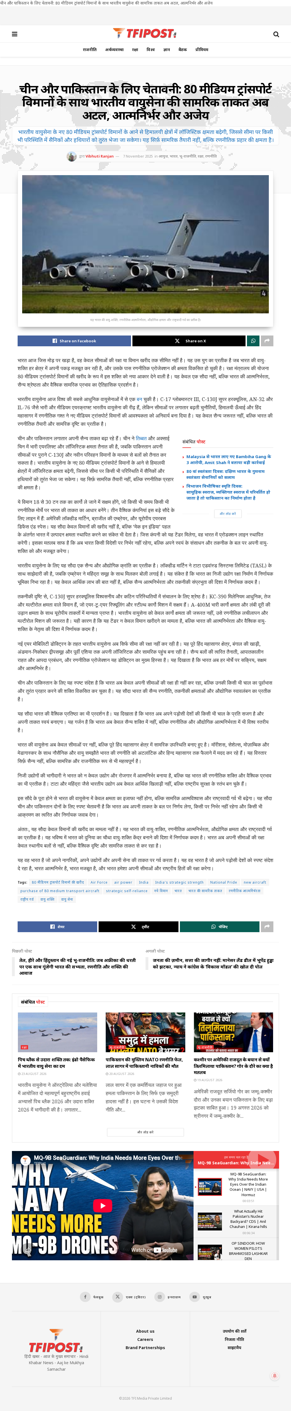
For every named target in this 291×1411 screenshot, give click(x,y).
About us (145, 1331)
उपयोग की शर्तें (234, 1331)
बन (139, 399)
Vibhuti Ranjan (100, 156)
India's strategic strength (179, 882)
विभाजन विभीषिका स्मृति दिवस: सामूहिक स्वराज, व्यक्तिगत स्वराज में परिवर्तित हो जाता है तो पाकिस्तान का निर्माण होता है (228, 492)
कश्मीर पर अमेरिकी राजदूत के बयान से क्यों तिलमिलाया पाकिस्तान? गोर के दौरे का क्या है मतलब (233, 1065)
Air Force (99, 882)
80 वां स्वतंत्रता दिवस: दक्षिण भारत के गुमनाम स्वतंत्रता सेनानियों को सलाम (225, 474)
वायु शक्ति (47, 899)
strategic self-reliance (127, 890)
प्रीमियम (202, 49)
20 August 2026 (121, 1074)
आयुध (163, 156)
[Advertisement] (145, 14)
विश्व (151, 49)
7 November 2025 (138, 156)
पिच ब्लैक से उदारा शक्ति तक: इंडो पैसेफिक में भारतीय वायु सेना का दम (56, 1062)
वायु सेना (67, 899)
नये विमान (161, 890)
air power (123, 882)
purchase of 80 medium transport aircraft (59, 890)
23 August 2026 (33, 1074)
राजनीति (90, 49)
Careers (145, 1339)
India (144, 882)
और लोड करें (228, 513)
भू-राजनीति (187, 156)
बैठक (182, 49)
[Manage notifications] (274, 1375)
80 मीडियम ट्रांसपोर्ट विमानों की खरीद (58, 882)
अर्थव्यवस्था (114, 49)
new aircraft (255, 882)
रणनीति (211, 156)
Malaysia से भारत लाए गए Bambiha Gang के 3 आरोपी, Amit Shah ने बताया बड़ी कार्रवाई (228, 459)
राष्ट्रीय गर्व (27, 899)
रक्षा (135, 49)
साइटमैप (234, 1347)
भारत (174, 156)
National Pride (223, 882)
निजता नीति (234, 1339)
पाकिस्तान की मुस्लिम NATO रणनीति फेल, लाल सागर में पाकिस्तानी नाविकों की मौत (144, 1062)
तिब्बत (141, 438)
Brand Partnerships (145, 1347)
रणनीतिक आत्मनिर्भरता (245, 890)
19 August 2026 (209, 1080)
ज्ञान (166, 49)
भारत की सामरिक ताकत (205, 890)
